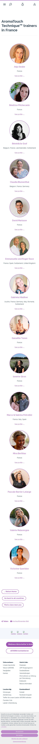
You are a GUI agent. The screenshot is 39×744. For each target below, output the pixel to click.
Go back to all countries (14, 598)
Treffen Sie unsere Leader (11, 697)
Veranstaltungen (25, 673)
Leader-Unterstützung (10, 703)
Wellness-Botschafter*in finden (20, 644)
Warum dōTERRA (8, 668)
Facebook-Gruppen (26, 695)
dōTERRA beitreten (25, 697)
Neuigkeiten (6, 670)
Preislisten (23, 665)
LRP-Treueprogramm (26, 668)
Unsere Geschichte (9, 665)
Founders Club (7, 700)
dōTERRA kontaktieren (19, 651)
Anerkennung (7, 695)
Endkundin (23, 681)
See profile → (19, 76)
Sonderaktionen (24, 670)
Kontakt (22, 692)
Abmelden (19, 735)
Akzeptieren (19, 731)
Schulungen (6, 692)
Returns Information (26, 683)
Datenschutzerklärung (19, 741)
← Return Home (10, 591)
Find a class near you (12, 605)
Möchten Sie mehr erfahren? (20, 738)
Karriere (5, 673)
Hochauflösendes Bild (20, 621)
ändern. (3, 726)
